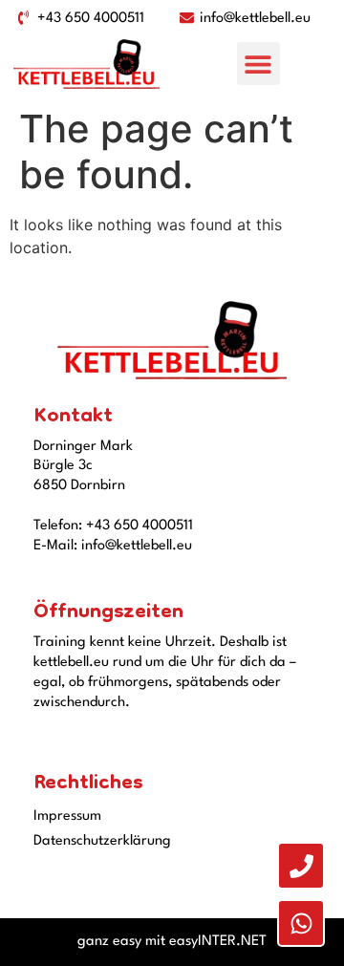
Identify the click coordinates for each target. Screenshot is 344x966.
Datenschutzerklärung (102, 841)
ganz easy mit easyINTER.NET (172, 941)
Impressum (67, 816)
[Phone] (301, 866)
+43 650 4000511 (139, 526)
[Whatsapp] (301, 923)
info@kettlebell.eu (136, 546)
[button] (258, 63)
